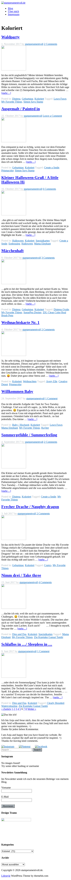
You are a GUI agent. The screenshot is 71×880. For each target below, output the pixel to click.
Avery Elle (51, 381)
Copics (47, 565)
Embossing (14, 243)
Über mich (13, 11)
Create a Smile (51, 167)
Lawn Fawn (60, 98)
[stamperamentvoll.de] (13, 2)
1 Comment (51, 398)
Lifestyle (5, 875)
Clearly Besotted (55, 703)
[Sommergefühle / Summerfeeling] (13, 467)
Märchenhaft (12, 251)
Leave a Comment (52, 115)
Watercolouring (9, 706)
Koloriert (39, 98)
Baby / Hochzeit (20, 424)
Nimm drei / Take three (21, 575)
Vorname (6, 787)
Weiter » (31, 709)
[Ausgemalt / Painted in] (13, 141)
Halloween (18, 240)
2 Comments (50, 44)
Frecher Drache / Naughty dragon (30, 506)
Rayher (45, 427)
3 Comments (48, 257)
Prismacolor (7, 170)
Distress (16, 98)
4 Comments (45, 582)
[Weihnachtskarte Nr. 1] (13, 355)
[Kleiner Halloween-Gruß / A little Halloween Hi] (13, 214)
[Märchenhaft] (13, 283)
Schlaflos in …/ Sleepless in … (26, 644)
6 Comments (49, 189)
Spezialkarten (43, 240)
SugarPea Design (32, 312)
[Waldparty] (13, 69)
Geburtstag (27, 98)
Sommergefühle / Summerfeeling (29, 435)
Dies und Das (19, 634)
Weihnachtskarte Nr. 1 (20, 322)
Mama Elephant (42, 243)
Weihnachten (29, 381)
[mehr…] (6, 93)
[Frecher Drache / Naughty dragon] (13, 539)
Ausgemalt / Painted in (20, 109)
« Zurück (6, 709)
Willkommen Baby (17, 391)
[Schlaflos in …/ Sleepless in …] (13, 676)
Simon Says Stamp (33, 101)
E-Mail (5, 796)
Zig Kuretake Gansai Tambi (48, 637)
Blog (10, 8)
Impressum (13, 14)
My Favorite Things (11, 101)
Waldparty (10, 37)
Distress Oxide (61, 309)
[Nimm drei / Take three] (13, 607)
